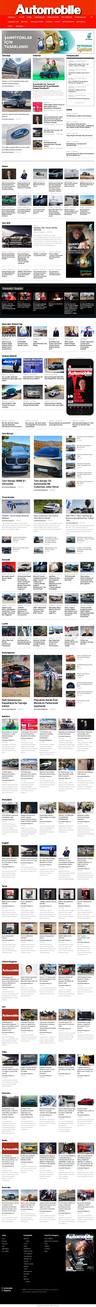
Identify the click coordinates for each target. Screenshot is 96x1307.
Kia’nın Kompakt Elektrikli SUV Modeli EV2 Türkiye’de (54, 378)
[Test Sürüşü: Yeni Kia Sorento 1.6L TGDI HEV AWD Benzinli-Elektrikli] (70, 475)
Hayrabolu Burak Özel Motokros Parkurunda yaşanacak (46, 703)
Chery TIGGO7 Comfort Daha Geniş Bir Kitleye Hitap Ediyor (56, 256)
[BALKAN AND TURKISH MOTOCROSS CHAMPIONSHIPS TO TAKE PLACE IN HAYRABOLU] (85, 851)
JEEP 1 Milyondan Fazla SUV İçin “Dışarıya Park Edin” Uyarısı (39, 610)
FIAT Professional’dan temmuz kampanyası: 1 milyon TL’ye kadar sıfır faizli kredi (85, 539)
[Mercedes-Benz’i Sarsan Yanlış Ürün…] (9, 567)
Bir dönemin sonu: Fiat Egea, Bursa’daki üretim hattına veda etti (66, 774)
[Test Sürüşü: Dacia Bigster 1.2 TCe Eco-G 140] (70, 448)
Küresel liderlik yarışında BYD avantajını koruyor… (59, 424)
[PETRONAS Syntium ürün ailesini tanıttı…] (24, 331)
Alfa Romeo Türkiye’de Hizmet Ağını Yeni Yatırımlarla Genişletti (84, 734)
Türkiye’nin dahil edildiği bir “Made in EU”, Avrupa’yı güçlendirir (20, 539)
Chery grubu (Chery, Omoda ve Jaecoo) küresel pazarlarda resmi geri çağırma (86, 579)
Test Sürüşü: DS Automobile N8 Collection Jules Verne (46, 483)
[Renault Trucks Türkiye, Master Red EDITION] (6, 550)
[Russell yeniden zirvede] (70, 703)
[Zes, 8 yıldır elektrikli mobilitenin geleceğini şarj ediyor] (11, 365)
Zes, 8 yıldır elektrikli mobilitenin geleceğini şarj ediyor (11, 378)
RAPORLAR (19, 26)
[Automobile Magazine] (48, 7)
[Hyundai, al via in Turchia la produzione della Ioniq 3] (66, 1060)
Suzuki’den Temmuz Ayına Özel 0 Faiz (78, 73)
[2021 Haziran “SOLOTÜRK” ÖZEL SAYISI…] (85, 928)
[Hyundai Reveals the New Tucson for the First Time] (29, 851)
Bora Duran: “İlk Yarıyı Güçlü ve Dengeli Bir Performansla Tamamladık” (35, 424)
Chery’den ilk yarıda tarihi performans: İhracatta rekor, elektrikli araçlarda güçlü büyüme (39, 275)
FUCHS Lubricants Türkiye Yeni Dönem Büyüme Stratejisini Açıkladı (87, 345)
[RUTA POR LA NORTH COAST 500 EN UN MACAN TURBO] (29, 1148)
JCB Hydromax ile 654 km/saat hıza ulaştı (39, 184)
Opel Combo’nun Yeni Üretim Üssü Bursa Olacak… (46, 517)
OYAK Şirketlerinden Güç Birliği (40, 343)
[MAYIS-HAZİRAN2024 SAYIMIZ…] (66, 894)
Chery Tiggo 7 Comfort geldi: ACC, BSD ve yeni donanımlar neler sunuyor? (71, 611)
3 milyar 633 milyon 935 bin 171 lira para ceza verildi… (71, 643)
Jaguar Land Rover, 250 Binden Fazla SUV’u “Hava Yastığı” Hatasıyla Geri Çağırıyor (8, 611)
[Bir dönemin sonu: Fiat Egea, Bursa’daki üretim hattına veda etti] (66, 764)
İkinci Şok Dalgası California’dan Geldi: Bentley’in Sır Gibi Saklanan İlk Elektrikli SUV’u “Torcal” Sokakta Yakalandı (24, 258)
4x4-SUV (46, 128)
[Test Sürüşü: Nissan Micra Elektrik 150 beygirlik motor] (70, 466)
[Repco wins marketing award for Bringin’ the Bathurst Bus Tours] (29, 1195)
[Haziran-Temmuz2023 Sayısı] (85, 894)
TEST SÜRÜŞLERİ (66, 17)
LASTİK (57, 22)
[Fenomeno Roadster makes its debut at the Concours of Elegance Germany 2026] (29, 1014)
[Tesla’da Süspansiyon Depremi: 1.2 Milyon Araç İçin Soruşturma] (24, 598)
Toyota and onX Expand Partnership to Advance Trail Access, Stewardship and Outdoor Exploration (48, 1026)
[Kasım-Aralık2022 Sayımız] (10, 928)
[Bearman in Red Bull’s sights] (56, 296)
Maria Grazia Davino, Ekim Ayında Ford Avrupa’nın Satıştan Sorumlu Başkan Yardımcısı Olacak (53, 119)
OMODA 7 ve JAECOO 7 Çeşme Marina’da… (40, 254)
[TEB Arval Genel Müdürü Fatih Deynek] (85, 764)
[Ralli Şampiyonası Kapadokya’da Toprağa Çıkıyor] (37, 145)
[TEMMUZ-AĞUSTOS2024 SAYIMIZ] (48, 894)
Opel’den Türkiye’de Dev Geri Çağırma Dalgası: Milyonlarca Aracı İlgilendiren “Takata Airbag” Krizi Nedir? (55, 582)
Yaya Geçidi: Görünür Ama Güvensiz (79, 135)
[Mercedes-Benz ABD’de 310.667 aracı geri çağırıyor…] (56, 598)
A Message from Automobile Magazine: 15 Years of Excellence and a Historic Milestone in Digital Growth (10, 981)
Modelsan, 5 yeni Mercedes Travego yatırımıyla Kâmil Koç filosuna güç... (84, 549)
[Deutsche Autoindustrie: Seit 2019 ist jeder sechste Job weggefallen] (48, 1101)
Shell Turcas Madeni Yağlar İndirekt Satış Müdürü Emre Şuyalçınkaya (7, 345)
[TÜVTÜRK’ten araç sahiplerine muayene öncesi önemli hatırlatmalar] (48, 724)
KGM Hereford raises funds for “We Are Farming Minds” (84, 979)
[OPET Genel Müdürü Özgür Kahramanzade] (71, 331)
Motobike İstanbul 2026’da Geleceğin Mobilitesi (83, 817)
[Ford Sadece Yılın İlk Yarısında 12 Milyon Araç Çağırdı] (25, 200)
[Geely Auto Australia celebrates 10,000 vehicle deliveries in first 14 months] (85, 1195)
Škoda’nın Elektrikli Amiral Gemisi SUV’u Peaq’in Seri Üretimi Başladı (8, 256)
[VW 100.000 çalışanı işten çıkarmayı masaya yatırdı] (71, 174)
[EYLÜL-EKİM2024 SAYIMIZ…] (29, 894)
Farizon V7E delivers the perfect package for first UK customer (48, 979)
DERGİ (10, 26)
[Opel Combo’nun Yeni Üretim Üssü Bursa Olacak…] (48, 506)
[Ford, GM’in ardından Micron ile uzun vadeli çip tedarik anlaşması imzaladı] (16, 134)
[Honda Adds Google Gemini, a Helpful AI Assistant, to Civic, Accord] (85, 1014)
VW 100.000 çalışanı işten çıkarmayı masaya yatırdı (71, 184)
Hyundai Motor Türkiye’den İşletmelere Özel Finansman (85, 212)
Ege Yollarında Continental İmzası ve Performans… (54, 643)
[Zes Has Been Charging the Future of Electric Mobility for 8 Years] (48, 851)
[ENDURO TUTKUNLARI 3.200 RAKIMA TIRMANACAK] (66, 807)
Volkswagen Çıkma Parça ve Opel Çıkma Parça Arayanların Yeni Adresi (54, 106)
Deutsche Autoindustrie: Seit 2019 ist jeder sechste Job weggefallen (48, 1111)
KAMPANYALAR (40, 17)
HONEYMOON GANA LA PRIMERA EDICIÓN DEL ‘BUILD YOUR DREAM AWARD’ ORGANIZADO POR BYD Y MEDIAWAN (47, 1160)
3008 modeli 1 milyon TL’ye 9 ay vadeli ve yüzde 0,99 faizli (78, 65)
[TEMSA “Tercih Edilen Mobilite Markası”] (16, 506)
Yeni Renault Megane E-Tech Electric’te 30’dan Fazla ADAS (83, 424)
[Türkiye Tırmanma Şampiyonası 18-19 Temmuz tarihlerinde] (70, 694)
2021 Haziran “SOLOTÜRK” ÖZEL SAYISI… (83, 938)
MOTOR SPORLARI (68, 22)
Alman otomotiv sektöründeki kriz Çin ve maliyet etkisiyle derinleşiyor (71, 212)
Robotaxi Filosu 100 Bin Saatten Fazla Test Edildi (54, 404)
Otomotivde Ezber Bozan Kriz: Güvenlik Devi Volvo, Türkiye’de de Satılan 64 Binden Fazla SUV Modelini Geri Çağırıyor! (24, 582)
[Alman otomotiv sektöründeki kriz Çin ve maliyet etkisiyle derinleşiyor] (71, 200)
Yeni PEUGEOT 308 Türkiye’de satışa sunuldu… (9, 405)
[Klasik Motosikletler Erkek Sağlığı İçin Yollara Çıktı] (48, 807)
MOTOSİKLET (81, 22)
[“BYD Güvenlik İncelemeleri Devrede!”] (71, 567)
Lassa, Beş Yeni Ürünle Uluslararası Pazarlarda (7, 643)
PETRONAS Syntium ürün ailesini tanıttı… (23, 343)
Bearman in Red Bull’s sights (56, 304)
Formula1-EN (5, 302)
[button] (91, 17)
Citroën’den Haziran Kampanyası (79, 98)
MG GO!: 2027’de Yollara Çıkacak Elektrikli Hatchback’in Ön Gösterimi (12, 424)
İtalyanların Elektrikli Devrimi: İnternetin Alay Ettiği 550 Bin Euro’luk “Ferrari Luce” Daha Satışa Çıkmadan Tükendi (56, 187)
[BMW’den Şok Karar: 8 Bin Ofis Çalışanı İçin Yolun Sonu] (87, 174)
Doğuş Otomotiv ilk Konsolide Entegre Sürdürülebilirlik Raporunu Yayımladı (24, 185)
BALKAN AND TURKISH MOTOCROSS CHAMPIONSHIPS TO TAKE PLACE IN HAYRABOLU (85, 862)
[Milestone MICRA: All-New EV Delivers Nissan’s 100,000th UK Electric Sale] (66, 969)
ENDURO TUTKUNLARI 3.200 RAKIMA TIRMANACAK (65, 817)
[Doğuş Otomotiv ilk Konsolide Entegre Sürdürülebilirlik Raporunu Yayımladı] (25, 174)
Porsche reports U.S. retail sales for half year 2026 (66, 1024)
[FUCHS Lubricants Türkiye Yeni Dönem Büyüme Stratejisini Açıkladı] (87, 331)
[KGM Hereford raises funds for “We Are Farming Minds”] (85, 969)
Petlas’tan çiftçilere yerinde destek (86, 642)
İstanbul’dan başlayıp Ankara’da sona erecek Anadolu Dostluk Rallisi (85, 684)
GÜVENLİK (49, 22)
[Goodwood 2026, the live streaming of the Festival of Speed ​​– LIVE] (87, 296)
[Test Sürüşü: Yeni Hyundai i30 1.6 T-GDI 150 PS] (70, 484)
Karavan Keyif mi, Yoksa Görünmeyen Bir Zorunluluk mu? (80, 154)
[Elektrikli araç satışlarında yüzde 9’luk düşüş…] (66, 724)
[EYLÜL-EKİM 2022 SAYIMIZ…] (29, 928)
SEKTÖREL (24, 22)
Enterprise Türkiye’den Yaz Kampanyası (77, 90)
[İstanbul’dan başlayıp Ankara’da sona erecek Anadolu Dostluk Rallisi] (70, 685)
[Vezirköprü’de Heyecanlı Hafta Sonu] (70, 667)
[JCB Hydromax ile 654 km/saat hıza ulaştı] (40, 174)
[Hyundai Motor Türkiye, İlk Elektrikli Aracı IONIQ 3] (33, 365)
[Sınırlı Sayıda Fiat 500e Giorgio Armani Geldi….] (33, 392)
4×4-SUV (21, 17)
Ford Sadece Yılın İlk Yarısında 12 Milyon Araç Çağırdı (24, 211)
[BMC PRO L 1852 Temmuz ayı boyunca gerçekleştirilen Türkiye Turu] (80, 506)
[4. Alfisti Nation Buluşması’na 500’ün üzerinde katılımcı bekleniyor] (10, 764)
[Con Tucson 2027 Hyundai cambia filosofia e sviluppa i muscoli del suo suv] (10, 1060)
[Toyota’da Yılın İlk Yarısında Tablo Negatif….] (40, 200)
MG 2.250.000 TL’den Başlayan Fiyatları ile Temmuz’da (78, 82)
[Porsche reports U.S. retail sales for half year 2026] (66, 1014)
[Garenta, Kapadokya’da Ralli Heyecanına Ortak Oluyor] (70, 658)
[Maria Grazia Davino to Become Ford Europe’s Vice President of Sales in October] (10, 851)
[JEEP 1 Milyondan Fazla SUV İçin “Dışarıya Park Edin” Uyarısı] (40, 598)
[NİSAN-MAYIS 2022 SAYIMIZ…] (66, 928)
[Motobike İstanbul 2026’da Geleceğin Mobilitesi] (85, 807)
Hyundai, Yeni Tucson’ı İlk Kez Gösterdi (53, 131)
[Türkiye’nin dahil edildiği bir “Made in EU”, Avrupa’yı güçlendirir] (6, 539)
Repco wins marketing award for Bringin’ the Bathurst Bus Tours (28, 1205)
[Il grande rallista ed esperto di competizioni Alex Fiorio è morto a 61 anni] (85, 1060)
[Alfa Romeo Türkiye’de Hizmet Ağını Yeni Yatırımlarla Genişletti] (85, 724)
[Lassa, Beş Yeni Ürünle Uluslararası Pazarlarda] (9, 631)
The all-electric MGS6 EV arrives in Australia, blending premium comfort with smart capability (66, 1207)
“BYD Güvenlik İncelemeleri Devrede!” (70, 578)
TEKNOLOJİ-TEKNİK (36, 22)
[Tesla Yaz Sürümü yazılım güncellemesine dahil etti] (16, 101)
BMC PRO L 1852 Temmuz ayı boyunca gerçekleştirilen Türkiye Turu (80, 518)
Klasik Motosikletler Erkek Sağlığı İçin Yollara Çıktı (47, 817)
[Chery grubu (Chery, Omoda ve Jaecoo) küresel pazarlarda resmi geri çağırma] (87, 567)
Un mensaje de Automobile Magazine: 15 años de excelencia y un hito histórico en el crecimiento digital (10, 1160)
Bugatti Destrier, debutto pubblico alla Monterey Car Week (29, 1069)
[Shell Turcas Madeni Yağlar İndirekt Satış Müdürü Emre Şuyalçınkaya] (9, 331)
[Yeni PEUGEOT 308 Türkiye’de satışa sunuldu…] (11, 392)
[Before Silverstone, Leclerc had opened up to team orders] (25, 296)
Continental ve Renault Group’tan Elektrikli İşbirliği (24, 642)
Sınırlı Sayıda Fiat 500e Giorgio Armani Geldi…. (31, 404)
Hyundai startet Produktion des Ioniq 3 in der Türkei (85, 1111)
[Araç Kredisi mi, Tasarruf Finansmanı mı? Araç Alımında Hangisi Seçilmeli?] (49, 69)
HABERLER (11, 17)
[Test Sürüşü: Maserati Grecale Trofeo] (70, 457)
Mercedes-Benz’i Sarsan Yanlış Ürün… (8, 578)
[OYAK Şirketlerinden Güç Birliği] (40, 331)
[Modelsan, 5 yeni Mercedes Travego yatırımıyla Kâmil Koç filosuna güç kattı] (70, 550)
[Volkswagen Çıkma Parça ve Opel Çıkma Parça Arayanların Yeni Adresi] (37, 107)
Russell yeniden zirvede (83, 700)
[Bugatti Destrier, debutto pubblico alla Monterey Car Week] (29, 1060)
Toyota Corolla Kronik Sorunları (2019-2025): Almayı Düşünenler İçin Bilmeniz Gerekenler (87, 612)
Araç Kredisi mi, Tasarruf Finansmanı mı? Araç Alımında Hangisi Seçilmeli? (46, 86)
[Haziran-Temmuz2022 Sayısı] (48, 928)
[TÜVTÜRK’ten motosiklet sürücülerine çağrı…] (10, 807)
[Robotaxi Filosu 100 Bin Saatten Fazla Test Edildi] (54, 392)
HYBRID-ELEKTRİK (53, 17)
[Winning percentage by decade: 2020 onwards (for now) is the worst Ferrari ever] (40, 296)
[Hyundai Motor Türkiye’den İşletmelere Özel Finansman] (87, 200)
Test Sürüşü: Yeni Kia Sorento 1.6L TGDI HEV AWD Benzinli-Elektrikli (84, 474)
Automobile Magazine (8, 86)
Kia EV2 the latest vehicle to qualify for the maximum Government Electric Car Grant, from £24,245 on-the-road (10, 1207)
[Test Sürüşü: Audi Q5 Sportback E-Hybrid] (70, 439)
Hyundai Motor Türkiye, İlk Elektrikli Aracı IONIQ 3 (32, 378)
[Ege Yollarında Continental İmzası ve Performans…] (56, 631)
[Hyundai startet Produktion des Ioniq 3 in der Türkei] (85, 1101)
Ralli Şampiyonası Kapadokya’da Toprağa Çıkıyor (52, 144)
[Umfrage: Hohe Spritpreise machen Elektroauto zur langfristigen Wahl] (29, 1101)
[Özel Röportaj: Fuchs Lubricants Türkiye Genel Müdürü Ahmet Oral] (56, 331)
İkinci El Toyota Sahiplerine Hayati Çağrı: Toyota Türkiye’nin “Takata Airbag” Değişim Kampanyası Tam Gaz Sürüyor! (40, 582)
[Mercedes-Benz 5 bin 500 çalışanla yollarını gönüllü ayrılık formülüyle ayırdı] (56, 200)
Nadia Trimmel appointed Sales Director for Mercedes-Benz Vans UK (29, 979)
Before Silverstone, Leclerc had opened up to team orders (24, 305)
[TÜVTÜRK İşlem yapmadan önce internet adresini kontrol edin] (29, 764)
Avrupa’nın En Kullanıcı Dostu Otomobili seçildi (54, 273)
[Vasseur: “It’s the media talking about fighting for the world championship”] (9, 296)
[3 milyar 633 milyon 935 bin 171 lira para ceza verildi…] (71, 631)
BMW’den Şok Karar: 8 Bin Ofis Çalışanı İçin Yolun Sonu (87, 184)
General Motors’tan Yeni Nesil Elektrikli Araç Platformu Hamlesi (8, 274)
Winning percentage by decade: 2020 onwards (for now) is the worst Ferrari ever (40, 307)
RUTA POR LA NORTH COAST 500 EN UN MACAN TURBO (28, 1158)
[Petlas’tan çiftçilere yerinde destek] (87, 631)
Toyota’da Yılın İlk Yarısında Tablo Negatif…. (39, 211)
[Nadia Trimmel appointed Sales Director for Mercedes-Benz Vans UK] (29, 969)
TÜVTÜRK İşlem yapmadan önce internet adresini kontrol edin (28, 774)
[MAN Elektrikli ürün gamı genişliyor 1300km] (38, 550)
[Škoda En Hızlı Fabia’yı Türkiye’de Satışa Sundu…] (48, 764)
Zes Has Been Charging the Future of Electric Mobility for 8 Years (47, 860)
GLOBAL (29, 17)
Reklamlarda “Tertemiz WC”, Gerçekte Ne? (76, 144)
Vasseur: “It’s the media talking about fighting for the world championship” (9, 306)
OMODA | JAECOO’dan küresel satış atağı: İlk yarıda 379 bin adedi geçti (25, 274)
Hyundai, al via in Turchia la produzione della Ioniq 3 (66, 1069)
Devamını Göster (79, 102)
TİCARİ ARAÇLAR (80, 17)
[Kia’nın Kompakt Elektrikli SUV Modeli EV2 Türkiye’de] (54, 365)
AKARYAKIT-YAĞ (13, 22)
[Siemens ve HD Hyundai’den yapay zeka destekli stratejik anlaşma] (16, 68)
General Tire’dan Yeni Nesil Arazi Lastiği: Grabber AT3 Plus (39, 643)
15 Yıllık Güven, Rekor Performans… (79, 116)
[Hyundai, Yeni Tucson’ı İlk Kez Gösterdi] (37, 132)
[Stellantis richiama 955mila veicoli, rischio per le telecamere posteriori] (48, 1060)
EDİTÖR (68, 113)
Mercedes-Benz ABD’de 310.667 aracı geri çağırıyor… (55, 610)
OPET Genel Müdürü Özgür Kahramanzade (70, 343)
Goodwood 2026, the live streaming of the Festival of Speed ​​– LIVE (87, 306)
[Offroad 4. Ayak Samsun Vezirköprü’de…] (70, 676)
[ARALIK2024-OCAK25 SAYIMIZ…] (10, 894)
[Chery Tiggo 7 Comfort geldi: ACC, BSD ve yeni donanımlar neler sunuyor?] (71, 598)
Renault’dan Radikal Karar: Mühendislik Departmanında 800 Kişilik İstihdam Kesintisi (8, 213)
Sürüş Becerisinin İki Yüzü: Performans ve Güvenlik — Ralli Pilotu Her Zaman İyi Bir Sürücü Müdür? (80, 125)
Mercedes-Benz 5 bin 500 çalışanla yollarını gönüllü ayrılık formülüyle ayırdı (55, 213)
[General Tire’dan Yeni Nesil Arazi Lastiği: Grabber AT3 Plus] (40, 631)
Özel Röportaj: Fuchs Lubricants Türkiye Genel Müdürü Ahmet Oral (55, 345)
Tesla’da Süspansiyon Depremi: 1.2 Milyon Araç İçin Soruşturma (23, 611)
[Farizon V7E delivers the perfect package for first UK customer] (48, 969)
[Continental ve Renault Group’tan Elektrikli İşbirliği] (24, 631)
